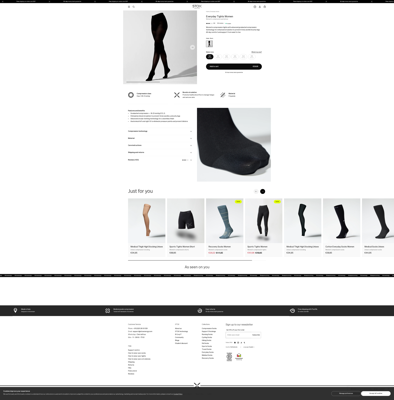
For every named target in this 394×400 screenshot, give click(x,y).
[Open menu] (129, 7)
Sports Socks (207, 346)
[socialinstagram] (238, 342)
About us (178, 328)
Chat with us (141, 334)
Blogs (177, 340)
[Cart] (264, 7)
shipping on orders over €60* (17, 1)
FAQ (129, 368)
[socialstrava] (244, 342)
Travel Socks (206, 349)
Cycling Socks (207, 337)
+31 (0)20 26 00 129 (140, 328)
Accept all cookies (375, 393)
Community (179, 337)
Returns (131, 365)
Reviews (131, 374)
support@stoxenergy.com (142, 331)
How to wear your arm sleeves (139, 359)
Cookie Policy (178, 394)
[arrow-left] (256, 191)
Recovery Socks (208, 358)
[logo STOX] (197, 7)
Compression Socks (209, 328)
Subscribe (256, 335)
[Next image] (192, 47)
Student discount (181, 343)
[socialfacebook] (235, 342)
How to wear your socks (137, 353)
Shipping (131, 362)
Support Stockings (209, 331)
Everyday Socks (214, 11)
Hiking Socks (206, 340)
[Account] (260, 7)
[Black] (209, 44)
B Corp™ (178, 334)
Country (228, 347)
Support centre (134, 350)
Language (246, 347)
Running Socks (207, 334)
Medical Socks (207, 355)
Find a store (132, 371)
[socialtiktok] (241, 342)
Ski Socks (205, 343)
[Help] (255, 7)
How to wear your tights (137, 356)
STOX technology (181, 331)
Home (207, 11)
